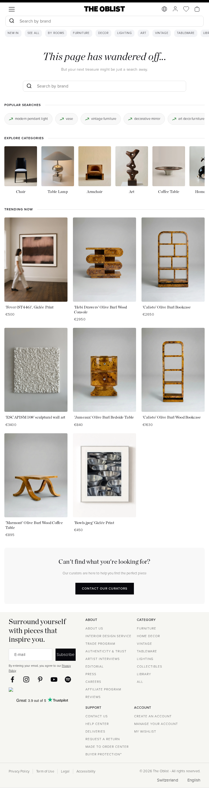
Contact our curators (104, 588)
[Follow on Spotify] (68, 679)
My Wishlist (145, 731)
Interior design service (108, 636)
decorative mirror (147, 118)
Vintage (161, 33)
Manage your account (156, 723)
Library (144, 674)
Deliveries (95, 731)
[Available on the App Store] (36, 690)
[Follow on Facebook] (12, 679)
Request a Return (102, 739)
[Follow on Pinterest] (40, 679)
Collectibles (149, 666)
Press (90, 674)
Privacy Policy (19, 771)
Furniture (81, 33)
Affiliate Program (103, 689)
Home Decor (148, 636)
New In (13, 33)
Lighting (124, 33)
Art (143, 33)
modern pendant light (31, 118)
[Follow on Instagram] (26, 679)
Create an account (153, 716)
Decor (103, 33)
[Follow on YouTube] (54, 679)
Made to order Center (107, 746)
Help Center (97, 723)
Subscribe (66, 654)
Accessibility (86, 771)
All (140, 681)
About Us (94, 628)
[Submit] (11, 21)
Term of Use (45, 771)
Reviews (93, 696)
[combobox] (104, 22)
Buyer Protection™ (103, 754)
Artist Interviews (102, 658)
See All (33, 33)
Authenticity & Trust (106, 651)
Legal (65, 771)
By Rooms (56, 33)
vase (69, 118)
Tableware (185, 33)
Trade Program (100, 643)
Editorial (94, 666)
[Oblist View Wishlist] (186, 9)
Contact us (96, 716)
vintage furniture (103, 118)
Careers (93, 681)
